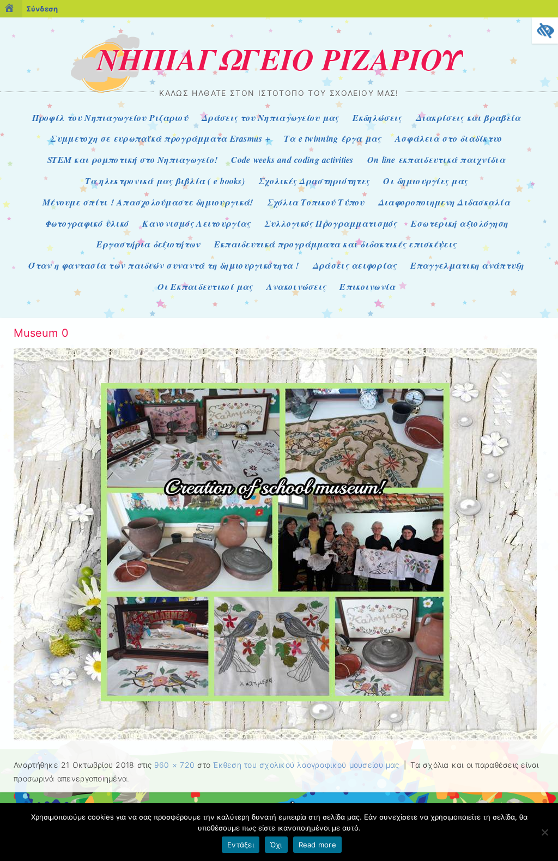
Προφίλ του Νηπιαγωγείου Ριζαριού (110, 118)
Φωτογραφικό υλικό (87, 223)
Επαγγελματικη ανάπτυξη (467, 265)
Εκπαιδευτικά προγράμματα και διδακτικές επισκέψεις (335, 244)
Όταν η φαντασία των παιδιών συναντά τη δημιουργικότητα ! (163, 265)
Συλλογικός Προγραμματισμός (330, 223)
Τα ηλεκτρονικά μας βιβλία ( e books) (165, 181)
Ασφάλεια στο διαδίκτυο (448, 138)
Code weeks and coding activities (292, 160)
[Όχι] (544, 832)
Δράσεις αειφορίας (355, 265)
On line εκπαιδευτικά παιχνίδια (436, 160)
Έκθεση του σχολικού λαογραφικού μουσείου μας (306, 764)
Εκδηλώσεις (377, 118)
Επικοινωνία (367, 287)
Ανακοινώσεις (296, 287)
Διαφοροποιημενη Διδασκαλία (444, 202)
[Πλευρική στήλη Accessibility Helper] (545, 30)
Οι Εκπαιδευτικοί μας (205, 287)
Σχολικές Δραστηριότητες (313, 181)
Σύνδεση (42, 8)
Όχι (276, 844)
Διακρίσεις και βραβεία (468, 118)
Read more (317, 844)
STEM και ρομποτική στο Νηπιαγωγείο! (132, 160)
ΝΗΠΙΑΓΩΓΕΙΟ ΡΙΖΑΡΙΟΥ (279, 59)
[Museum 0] (275, 737)
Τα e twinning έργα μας (332, 138)
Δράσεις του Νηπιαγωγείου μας (270, 118)
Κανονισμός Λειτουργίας (196, 223)
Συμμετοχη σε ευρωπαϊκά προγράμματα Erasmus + (160, 138)
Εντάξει (240, 844)
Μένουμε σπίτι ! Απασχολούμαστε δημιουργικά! (148, 202)
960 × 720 (174, 764)
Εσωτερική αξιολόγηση (459, 223)
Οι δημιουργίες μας (425, 181)
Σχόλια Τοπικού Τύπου (316, 202)
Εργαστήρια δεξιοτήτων (148, 244)
